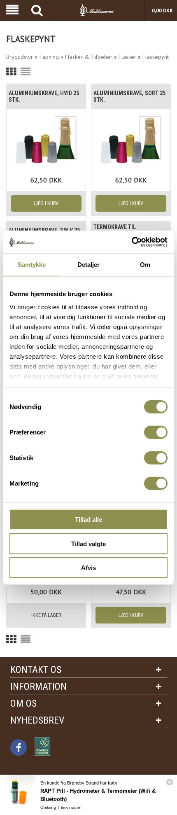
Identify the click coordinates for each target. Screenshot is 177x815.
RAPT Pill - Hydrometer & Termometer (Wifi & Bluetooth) (98, 795)
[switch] (156, 432)
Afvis (88, 567)
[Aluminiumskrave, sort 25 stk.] (130, 140)
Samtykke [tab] (32, 264)
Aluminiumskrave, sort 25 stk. (129, 96)
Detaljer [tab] (88, 264)
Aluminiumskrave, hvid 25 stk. (44, 96)
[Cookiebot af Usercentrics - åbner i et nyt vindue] (131, 241)
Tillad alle (88, 519)
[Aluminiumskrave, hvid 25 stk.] (46, 140)
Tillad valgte (88, 543)
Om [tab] (145, 264)
